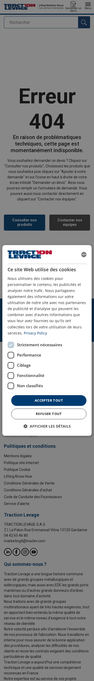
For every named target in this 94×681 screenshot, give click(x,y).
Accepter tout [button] (49, 400)
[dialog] (47, 340)
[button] (47, 426)
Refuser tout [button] (49, 414)
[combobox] (83, 254)
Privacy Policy (35, 333)
